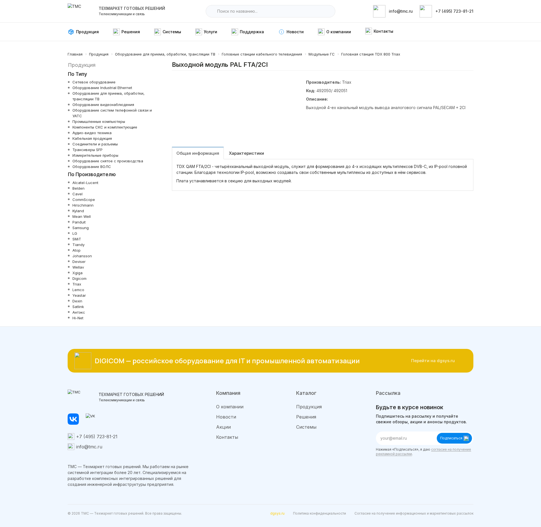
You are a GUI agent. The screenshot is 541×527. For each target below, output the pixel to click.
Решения (306, 417)
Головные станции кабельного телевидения (262, 54)
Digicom (79, 278)
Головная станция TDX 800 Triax (370, 54)
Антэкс (78, 312)
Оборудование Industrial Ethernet (102, 87)
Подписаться (451, 438)
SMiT (76, 239)
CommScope (83, 199)
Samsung (80, 227)
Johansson (82, 256)
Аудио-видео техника (92, 132)
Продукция (98, 54)
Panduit (79, 222)
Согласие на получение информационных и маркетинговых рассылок (413, 513)
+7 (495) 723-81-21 (96, 436)
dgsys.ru (277, 513)
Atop (76, 250)
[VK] (91, 419)
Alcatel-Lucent (85, 182)
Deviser (79, 261)
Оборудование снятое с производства (107, 161)
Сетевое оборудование (94, 82)
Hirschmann (83, 205)
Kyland (78, 211)
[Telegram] (73, 419)
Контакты (227, 437)
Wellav (78, 267)
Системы (306, 427)
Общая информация (197, 153)
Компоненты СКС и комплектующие (104, 127)
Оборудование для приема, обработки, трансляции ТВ (165, 54)
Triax (76, 284)
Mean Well (81, 216)
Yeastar (79, 295)
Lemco (78, 289)
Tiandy (78, 244)
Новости (226, 417)
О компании (229, 406)
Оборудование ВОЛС (91, 166)
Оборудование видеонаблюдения (103, 104)
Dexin (77, 301)
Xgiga (77, 273)
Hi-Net (77, 318)
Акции (223, 427)
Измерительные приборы (95, 155)
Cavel (77, 194)
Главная (75, 54)
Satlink (78, 306)
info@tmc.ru (89, 447)
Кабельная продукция (92, 138)
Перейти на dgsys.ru (433, 360)
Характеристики (246, 153)
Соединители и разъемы (95, 144)
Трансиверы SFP (87, 149)
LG (74, 233)
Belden (78, 188)
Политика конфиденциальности (319, 513)
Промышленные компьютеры (98, 121)
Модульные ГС (322, 54)
